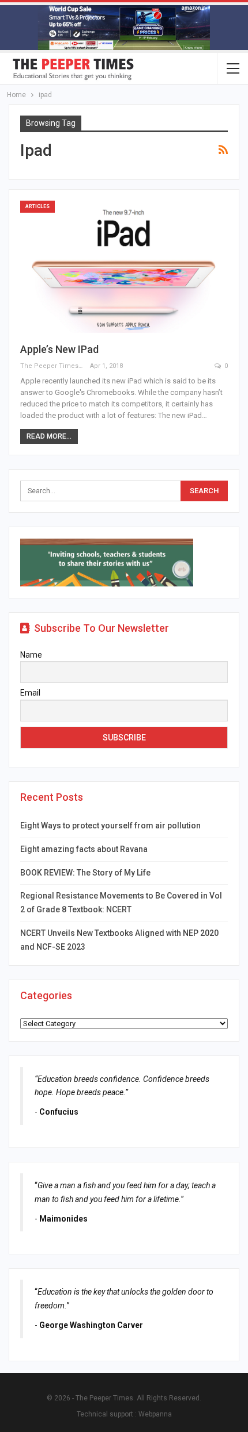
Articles (37, 206)
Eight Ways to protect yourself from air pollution (110, 825)
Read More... (49, 436)
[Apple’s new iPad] (124, 267)
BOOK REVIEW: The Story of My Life (85, 872)
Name (31, 654)
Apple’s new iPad (59, 349)
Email (30, 692)
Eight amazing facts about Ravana (84, 849)
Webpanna (155, 1414)
